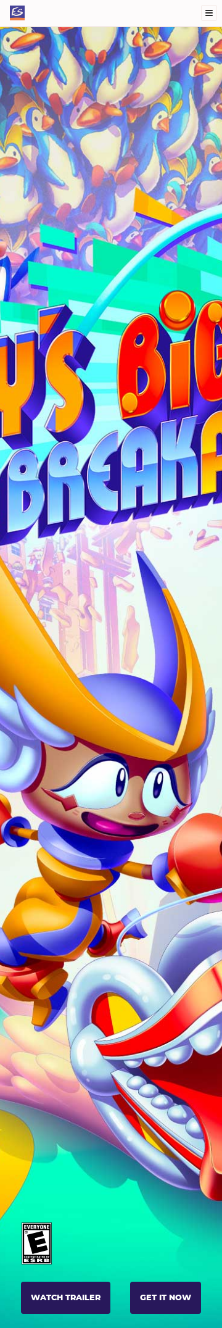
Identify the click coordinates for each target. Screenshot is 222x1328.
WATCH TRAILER (66, 1297)
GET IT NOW (165, 1297)
